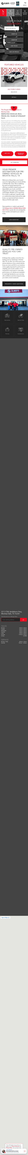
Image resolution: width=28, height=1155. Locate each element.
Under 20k (14, 40)
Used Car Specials (14, 52)
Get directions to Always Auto (9, 616)
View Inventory (14, 219)
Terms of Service (15, 1146)
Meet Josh (7, 153)
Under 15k (14, 34)
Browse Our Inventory (21, 154)
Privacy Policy (9, 1147)
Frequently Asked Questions (14, 284)
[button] (1, 1149)
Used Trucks (14, 46)
